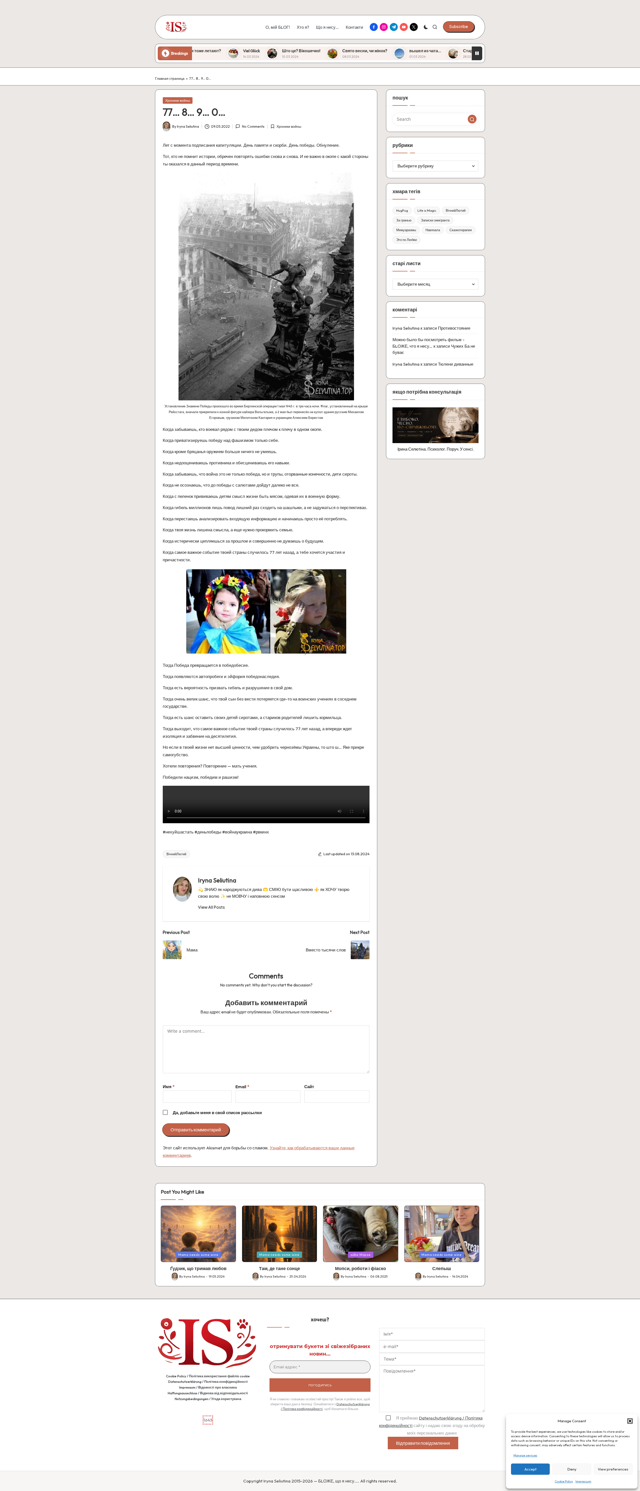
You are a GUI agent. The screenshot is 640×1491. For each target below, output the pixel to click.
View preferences (613, 1469)
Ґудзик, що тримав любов (198, 1268)
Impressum (583, 1481)
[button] (630, 1421)
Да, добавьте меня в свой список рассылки (217, 1112)
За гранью (404, 220)
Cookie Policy (564, 1481)
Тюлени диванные (455, 364)
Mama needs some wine (198, 1255)
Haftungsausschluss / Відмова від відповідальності (208, 1393)
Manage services (525, 1455)
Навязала (433, 230)
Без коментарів (469, 50)
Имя (168, 1086)
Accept (530, 1469)
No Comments (253, 126)
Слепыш (441, 1268)
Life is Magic (427, 210)
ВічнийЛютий (176, 854)
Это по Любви (406, 240)
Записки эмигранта (435, 220)
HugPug (402, 210)
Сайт (309, 1086)
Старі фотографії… (365, 50)
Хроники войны (177, 100)
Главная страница (169, 78)
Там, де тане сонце (279, 1268)
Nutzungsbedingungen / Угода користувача (208, 1399)
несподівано (419, 50)
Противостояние (454, 328)
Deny (571, 1469)
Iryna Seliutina (217, 880)
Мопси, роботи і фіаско (360, 1268)
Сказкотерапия (461, 230)
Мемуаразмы (406, 230)
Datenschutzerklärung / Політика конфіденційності (208, 1382)
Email (242, 1086)
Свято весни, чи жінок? (249, 50)
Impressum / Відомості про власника (208, 1387)
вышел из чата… (309, 50)
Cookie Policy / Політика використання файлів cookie (208, 1376)
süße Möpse (360, 1255)
